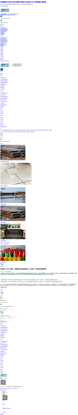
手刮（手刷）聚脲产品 (4, 42)
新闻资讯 (1, 52)
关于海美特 (2, 56)
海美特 (4, 131)
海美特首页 (2, 24)
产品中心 (1, 339)
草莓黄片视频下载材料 (4, 29)
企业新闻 (1, 117)
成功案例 (1, 49)
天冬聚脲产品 (2, 32)
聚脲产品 (1, 75)
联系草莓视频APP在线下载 (4, 60)
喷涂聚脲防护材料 (3, 31)
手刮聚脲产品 (2, 34)
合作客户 (1, 50)
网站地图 (1, 414)
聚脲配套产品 (2, 33)
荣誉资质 (1, 59)
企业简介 (1, 58)
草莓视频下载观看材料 (4, 30)
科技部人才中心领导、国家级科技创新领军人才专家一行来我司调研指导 (23, 131)
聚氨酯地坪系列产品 (3, 44)
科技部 (6, 287)
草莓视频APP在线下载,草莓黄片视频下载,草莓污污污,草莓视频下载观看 (23, 2)
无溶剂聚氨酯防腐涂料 (4, 28)
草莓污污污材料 (2, 27)
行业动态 (1, 119)
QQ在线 (3, 393)
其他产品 (1, 46)
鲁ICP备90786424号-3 (15, 388)
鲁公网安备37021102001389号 (6, 388)
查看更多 (1, 311)
